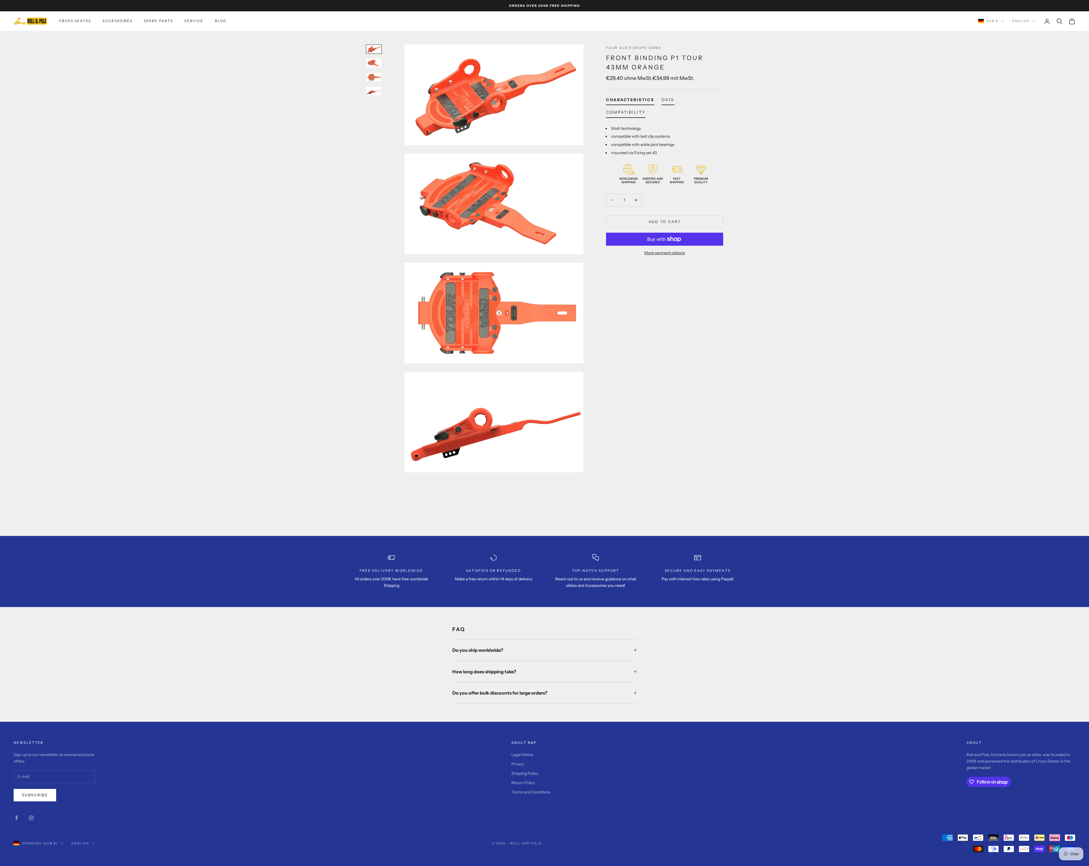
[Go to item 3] (374, 77)
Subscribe (35, 795)
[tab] (630, 101)
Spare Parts (158, 21)
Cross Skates (75, 21)
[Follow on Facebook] (16, 818)
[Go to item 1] (374, 49)
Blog (221, 21)
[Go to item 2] (374, 63)
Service (193, 21)
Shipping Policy (524, 773)
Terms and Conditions (530, 792)
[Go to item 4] (374, 91)
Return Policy (523, 782)
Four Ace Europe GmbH (633, 48)
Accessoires (117, 21)
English (1020, 21)
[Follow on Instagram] (31, 818)
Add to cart (665, 221)
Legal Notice (522, 754)
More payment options (664, 252)
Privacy (517, 764)
